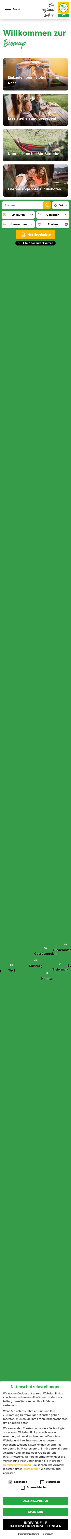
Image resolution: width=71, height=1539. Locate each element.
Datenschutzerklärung (17, 1465)
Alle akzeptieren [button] (35, 1501)
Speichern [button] (35, 1512)
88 (45, 948)
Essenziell (20, 1481)
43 (35, 960)
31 (11, 965)
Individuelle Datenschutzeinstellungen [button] (36, 1524)
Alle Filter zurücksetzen (37, 243)
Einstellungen (31, 1469)
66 (47, 973)
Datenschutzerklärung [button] (29, 1534)
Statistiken (53, 1481)
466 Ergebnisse (39, 234)
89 (65, 944)
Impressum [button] (47, 1534)
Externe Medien (36, 1487)
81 (60, 964)
